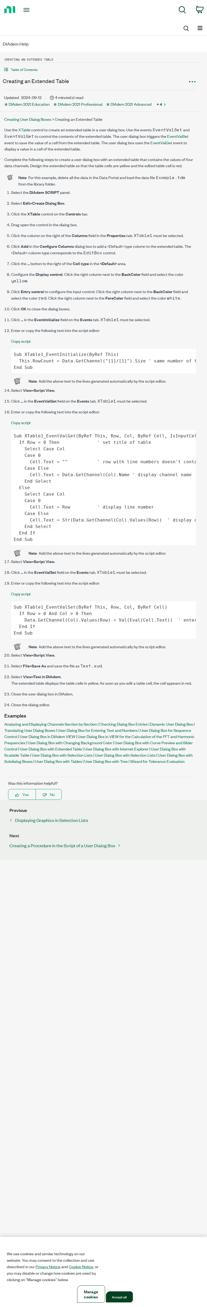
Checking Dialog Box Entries (123, 724)
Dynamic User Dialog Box (171, 724)
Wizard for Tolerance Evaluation (157, 761)
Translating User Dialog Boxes (29, 730)
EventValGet (161, 142)
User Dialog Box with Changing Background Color (70, 742)
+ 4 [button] (159, 104)
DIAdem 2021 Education (29, 104)
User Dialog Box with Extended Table (51, 749)
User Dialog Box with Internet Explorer (116, 749)
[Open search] (185, 27)
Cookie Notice (81, 1266)
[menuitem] (182, 10)
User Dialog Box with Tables (58, 761)
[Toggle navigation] (32, 10)
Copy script (21, 341)
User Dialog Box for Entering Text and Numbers (98, 730)
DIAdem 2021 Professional (80, 104)
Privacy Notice (48, 1266)
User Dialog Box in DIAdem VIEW (47, 736)
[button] (100, 69)
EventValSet (177, 136)
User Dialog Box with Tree (106, 761)
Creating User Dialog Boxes (27, 119)
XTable (24, 129)
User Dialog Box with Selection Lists (62, 755)
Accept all (119, 1296)
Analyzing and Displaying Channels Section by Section (50, 724)
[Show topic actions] (192, 81)
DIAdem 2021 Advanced (131, 104)
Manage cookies (91, 1294)
